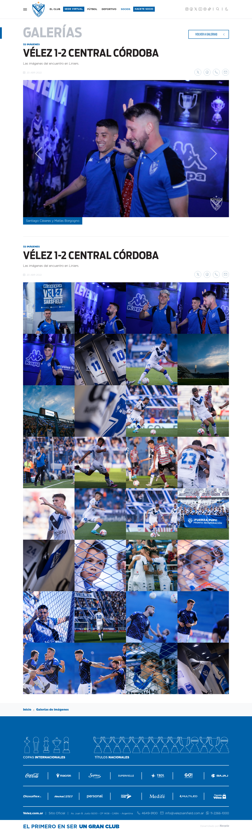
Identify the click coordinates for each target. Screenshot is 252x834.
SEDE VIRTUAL (74, 9)
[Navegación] (25, 9)
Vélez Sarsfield (38, 9)
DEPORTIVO (109, 9)
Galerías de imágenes (52, 709)
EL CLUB (55, 9)
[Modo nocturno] (223, 9)
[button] (197, 72)
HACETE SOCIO (144, 9)
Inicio (27, 709)
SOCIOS (125, 9)
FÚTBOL (92, 9)
